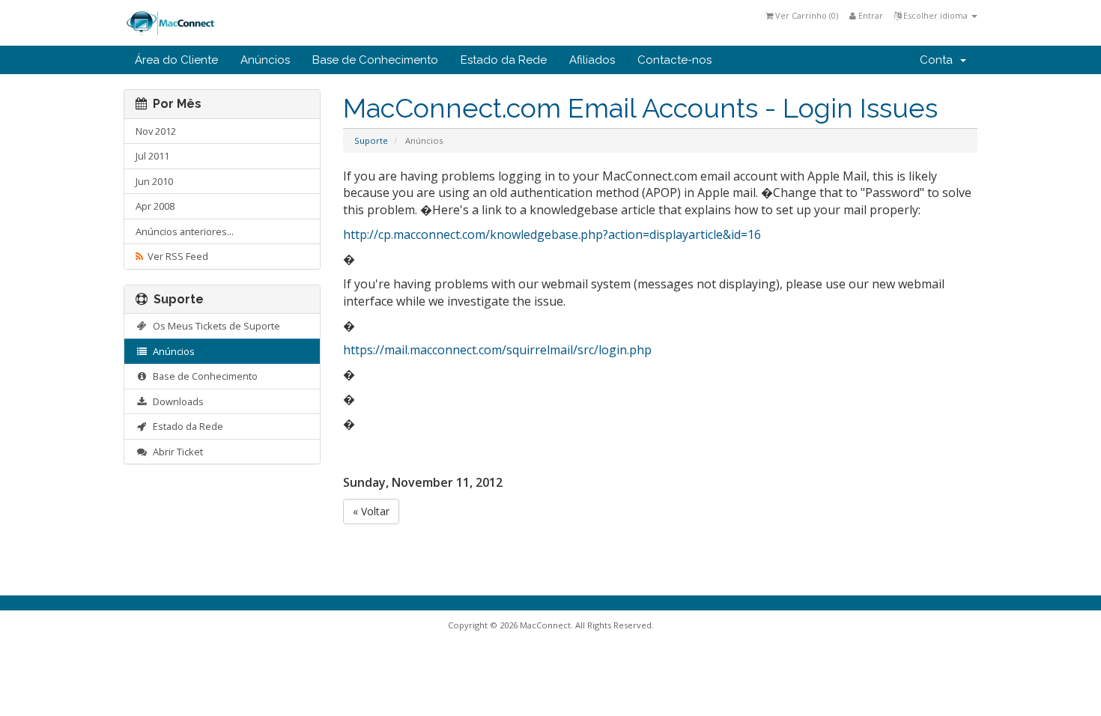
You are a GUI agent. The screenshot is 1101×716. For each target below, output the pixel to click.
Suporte (371, 140)
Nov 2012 (156, 131)
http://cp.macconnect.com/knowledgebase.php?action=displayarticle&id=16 (552, 234)
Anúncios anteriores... (185, 231)
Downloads (176, 401)
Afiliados (592, 60)
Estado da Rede (504, 60)
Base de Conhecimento (375, 60)
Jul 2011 (152, 156)
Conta (939, 60)
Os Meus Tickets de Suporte (214, 326)
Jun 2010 (154, 181)
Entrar (869, 15)
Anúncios (265, 60)
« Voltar (371, 511)
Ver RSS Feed (175, 256)
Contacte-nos (674, 60)
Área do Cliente (176, 60)
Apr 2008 (155, 206)
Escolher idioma (935, 15)
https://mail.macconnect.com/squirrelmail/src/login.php (497, 350)
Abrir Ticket (175, 451)
